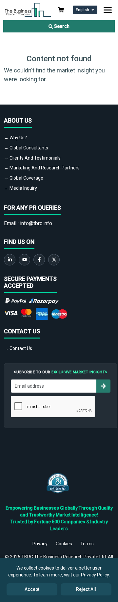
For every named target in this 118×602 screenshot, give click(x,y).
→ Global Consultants (26, 147)
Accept (32, 589)
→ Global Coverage (23, 178)
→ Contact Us (18, 348)
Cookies (64, 543)
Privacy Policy (95, 574)
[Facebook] (39, 259)
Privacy (40, 543)
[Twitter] (54, 259)
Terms (87, 543)
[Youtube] (24, 259)
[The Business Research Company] (28, 9)
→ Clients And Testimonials (32, 158)
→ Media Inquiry (20, 188)
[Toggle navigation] (107, 10)
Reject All (86, 589)
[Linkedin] (9, 259)
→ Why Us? (15, 137)
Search (61, 26)
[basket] (61, 10)
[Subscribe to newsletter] (103, 386)
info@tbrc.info (36, 223)
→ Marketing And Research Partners (42, 167)
